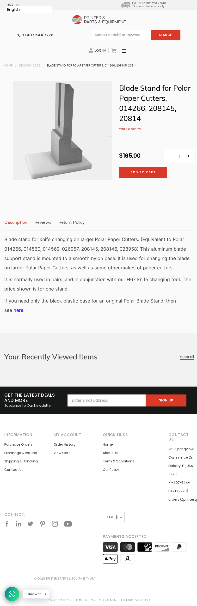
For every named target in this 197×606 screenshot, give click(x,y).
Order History (64, 444)
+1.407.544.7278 (37, 35)
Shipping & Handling (21, 461)
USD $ (112, 517)
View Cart (62, 452)
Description (15, 222)
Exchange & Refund (20, 452)
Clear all (187, 356)
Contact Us (14, 469)
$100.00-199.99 (30, 65)
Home (8, 65)
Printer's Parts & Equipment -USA (70, 578)
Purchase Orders (18, 444)
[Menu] (124, 50)
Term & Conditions (118, 461)
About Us (110, 452)
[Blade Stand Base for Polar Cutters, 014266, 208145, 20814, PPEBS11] (12, 310)
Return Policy (71, 222)
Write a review (130, 129)
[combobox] (135, 35)
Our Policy (111, 469)
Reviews (42, 222)
